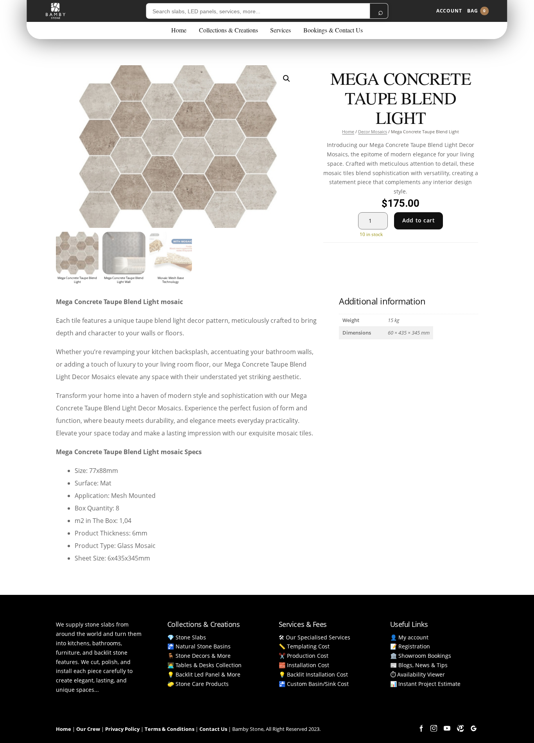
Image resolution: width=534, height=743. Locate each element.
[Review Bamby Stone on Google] (473, 728)
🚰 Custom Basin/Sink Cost (314, 683)
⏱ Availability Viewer (417, 674)
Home (178, 30)
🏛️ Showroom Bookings (420, 655)
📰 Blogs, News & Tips (419, 665)
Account (449, 10)
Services (280, 30)
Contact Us (213, 728)
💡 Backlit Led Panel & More (203, 674)
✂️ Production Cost (303, 655)
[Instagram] (433, 728)
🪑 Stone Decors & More (199, 655)
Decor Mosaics (372, 131)
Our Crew (88, 728)
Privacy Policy (122, 728)
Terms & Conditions (169, 728)
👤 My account (409, 637)
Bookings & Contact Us (333, 30)
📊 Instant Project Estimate (425, 683)
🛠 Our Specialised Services (314, 637)
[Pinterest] (460, 728)
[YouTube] (447, 728)
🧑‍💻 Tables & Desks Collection (204, 665)
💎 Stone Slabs (186, 637)
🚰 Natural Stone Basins (199, 646)
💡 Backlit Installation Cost (313, 674)
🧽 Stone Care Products (198, 683)
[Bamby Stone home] (55, 11)
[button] (287, 79)
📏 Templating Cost (304, 646)
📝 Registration (410, 646)
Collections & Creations (228, 30)
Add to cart (418, 220)
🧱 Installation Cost (304, 665)
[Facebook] (420, 728)
